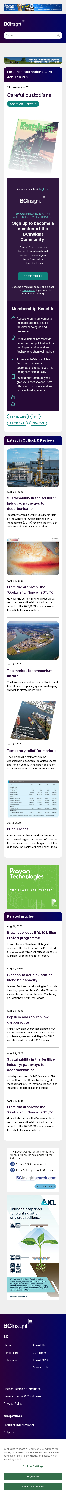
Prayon (38, 423)
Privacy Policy (13, 1403)
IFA (35, 416)
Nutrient (17, 423)
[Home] (29, 23)
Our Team (39, 1352)
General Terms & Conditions (22, 1396)
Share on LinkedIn (23, 104)
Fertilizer (18, 416)
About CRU (40, 1360)
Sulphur (9, 1432)
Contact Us (40, 1367)
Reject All (33, 1476)
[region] (33, 1466)
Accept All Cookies (33, 1486)
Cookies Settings (33, 1466)
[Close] (62, 1444)
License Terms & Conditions (22, 1389)
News (7, 1345)
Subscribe (10, 1360)
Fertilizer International (19, 1425)
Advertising (11, 1352)
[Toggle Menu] (58, 23)
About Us (39, 1345)
